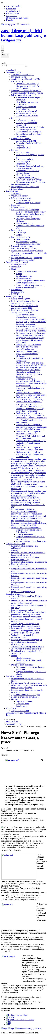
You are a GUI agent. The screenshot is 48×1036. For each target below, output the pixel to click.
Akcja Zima (11, 708)
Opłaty (14, 269)
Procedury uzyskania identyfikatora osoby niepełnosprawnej (30, 281)
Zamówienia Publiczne (15, 543)
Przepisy (14, 150)
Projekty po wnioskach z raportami (30, 537)
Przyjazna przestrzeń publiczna (23, 248)
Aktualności (11, 70)
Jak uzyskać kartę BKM (26, 141)
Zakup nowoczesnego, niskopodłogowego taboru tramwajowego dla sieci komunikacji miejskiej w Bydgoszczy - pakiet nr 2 (31, 327)
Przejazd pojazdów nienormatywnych (26, 640)
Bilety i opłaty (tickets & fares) (23, 95)
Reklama (14, 598)
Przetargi (14, 550)
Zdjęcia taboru (17, 189)
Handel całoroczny (24, 658)
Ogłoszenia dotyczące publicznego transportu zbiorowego (25, 558)
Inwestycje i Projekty (14, 296)
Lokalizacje (21, 232)
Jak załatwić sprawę (14, 594)
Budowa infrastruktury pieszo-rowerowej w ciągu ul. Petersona (29, 448)
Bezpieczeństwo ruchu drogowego (25, 209)
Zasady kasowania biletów (27, 116)
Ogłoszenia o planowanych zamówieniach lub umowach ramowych (28, 554)
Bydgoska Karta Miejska (21, 139)
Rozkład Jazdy (17, 81)
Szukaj (4, 63)
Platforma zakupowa (19, 564)
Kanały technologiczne (20, 299)
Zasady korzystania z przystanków (25, 624)
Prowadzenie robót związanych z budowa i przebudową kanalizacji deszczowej (28, 613)
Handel (14, 656)
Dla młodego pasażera (20, 184)
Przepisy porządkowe (25, 159)
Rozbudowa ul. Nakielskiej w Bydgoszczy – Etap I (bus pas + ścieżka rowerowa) (29, 374)
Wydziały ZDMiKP (24, 701)
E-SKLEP (15, 294)
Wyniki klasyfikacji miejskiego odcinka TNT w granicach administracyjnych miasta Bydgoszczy (29, 253)
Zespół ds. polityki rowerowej (28, 203)
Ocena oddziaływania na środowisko (31, 541)
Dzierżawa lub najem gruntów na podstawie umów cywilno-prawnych (29, 602)
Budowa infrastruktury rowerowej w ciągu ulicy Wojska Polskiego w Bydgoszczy (31, 443)
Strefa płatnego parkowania (17, 18)
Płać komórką (16, 290)
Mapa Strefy (16, 267)
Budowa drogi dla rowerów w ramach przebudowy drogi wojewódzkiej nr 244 (28, 346)
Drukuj (4, 755)
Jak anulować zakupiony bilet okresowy (27, 646)
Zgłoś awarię (21, 706)
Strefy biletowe (22, 109)
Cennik (19, 274)
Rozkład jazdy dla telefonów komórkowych (28, 87)
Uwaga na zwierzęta (24, 223)
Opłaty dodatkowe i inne (26, 113)
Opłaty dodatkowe (23, 278)
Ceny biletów (11, 15)
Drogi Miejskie (12, 191)
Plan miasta (15, 205)
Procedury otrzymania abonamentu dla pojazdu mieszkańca (30, 286)
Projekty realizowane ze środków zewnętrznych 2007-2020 (24, 307)
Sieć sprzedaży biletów (25, 120)
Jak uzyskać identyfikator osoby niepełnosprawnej (24, 643)
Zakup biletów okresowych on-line (30, 127)
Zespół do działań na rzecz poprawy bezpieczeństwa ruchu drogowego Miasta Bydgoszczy (31, 214)
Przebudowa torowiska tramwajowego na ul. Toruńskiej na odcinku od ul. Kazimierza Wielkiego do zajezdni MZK (31, 382)
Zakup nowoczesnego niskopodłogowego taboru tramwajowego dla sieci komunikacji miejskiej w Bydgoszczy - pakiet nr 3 (31, 318)
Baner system (16, 230)
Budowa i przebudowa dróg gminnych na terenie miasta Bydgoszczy (27, 353)
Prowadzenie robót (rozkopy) (23, 610)
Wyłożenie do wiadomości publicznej (26, 527)
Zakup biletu (16, 118)
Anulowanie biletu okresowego (29, 180)
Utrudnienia (11, 9)
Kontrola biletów (23, 175)
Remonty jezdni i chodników (23, 260)
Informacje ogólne (18, 77)
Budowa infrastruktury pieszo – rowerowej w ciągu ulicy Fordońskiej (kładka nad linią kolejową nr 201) (31, 427)
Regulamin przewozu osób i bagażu (30, 182)
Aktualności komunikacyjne (22, 74)
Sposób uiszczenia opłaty (26, 271)
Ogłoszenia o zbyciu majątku (23, 592)
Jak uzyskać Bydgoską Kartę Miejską (26, 596)
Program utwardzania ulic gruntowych (26, 257)
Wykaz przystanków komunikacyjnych (27, 93)
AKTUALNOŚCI (13, 6)
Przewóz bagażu (23, 161)
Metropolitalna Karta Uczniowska (25, 187)
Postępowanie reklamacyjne (27, 177)
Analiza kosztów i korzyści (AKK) (25, 79)
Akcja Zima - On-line (20, 710)
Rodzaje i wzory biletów (26, 106)
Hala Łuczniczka (23, 239)
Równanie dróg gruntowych (22, 246)
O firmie (14, 699)
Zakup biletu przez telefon (27, 129)
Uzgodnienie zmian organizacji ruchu (26, 651)
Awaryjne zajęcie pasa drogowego (25, 633)
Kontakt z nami (22, 704)
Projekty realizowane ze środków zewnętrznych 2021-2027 (24, 311)
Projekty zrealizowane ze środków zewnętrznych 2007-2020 (25, 302)
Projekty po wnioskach (25, 534)
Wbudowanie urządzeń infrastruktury (26, 617)
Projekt (19, 235)
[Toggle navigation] (2, 2)
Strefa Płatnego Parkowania (17, 262)
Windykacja (16, 653)
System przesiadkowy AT (26, 111)
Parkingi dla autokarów (20, 237)
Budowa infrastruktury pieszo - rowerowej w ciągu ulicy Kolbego (30, 398)
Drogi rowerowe (23, 200)
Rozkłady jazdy (12, 13)
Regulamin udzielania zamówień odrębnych (29, 562)
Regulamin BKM (23, 148)
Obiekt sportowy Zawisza (26, 241)
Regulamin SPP (17, 292)
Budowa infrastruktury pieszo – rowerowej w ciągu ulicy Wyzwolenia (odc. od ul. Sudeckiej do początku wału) (30, 434)
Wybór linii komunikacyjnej (27, 84)
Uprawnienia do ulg (24, 152)
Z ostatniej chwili (13, 11)
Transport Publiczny (14, 72)
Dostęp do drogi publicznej (22, 665)
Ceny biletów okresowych (27, 102)
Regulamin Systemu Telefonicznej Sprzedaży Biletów (30, 167)
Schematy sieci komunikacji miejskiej (26, 90)
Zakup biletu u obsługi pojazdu (28, 132)
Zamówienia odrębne (19, 566)
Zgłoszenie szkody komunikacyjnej (25, 626)
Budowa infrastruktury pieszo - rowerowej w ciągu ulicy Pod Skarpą (31, 393)
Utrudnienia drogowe (20, 196)
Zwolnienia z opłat (23, 276)
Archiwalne (21, 539)
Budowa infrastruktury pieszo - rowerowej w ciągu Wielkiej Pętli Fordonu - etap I (29, 454)
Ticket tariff (21, 104)
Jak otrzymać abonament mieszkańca (26, 649)
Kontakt (9, 20)
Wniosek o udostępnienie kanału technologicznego (24, 636)
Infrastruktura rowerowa (21, 198)
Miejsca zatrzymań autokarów (28, 244)
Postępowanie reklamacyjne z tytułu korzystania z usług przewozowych (25, 629)
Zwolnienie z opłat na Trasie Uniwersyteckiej (27, 172)
